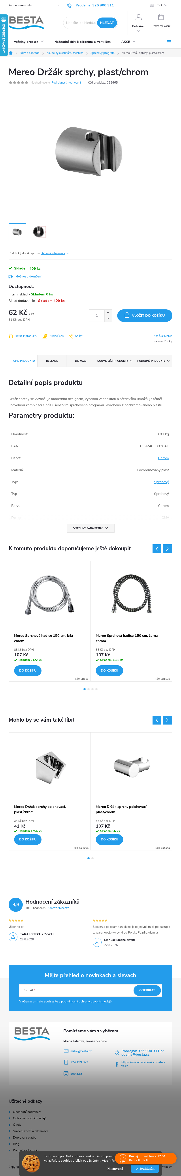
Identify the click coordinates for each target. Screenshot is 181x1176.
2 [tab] (88, 689)
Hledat (107, 22)
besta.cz (76, 1074)
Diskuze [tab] (80, 361)
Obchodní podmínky (27, 1112)
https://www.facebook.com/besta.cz (143, 1064)
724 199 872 (79, 1062)
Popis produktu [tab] (23, 361)
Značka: (163, 336)
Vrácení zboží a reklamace (30, 1131)
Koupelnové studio (20, 5)
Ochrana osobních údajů (30, 1118)
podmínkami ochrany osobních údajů (86, 1001)
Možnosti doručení (28, 276)
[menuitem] (29, 42)
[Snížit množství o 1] (108, 319)
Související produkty (112, 361)
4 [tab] (96, 689)
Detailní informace (53, 253)
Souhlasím (147, 1168)
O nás (17, 1125)
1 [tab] (84, 689)
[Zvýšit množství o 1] (108, 313)
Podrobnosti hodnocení (66, 82)
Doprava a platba (24, 1137)
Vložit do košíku (148, 315)
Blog (16, 1144)
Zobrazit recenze (58, 908)
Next (167, 548)
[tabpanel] (49, 621)
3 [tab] (92, 689)
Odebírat (147, 990)
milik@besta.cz (81, 1051)
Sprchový (161, 482)
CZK (159, 5)
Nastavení (115, 1168)
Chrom (163, 458)
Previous (157, 548)
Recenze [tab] (52, 361)
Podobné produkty (151, 361)
